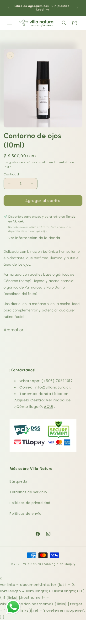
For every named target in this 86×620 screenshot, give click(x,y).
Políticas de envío (26, 513)
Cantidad (11, 174)
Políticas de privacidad (30, 502)
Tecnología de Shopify (58, 564)
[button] (9, 23)
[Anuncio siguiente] (77, 8)
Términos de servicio (28, 492)
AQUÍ (48, 406)
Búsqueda (18, 481)
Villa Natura (32, 564)
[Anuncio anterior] (9, 8)
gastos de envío (20, 162)
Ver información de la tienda (34, 238)
